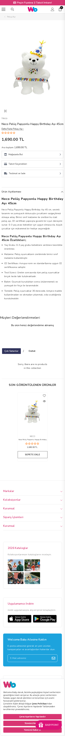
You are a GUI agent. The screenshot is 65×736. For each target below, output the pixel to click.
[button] (9, 132)
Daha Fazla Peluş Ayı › (13, 128)
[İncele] (44, 401)
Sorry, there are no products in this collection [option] (32, 366)
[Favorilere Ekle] (44, 395)
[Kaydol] (53, 658)
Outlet (32, 351)
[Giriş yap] (52, 9)
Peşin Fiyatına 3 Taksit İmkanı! (34, 2)
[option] (32, 68)
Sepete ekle (32, 454)
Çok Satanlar (11, 351)
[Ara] (12, 9)
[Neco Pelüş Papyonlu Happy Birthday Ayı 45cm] (32, 412)
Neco (4, 118)
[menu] (3, 9)
